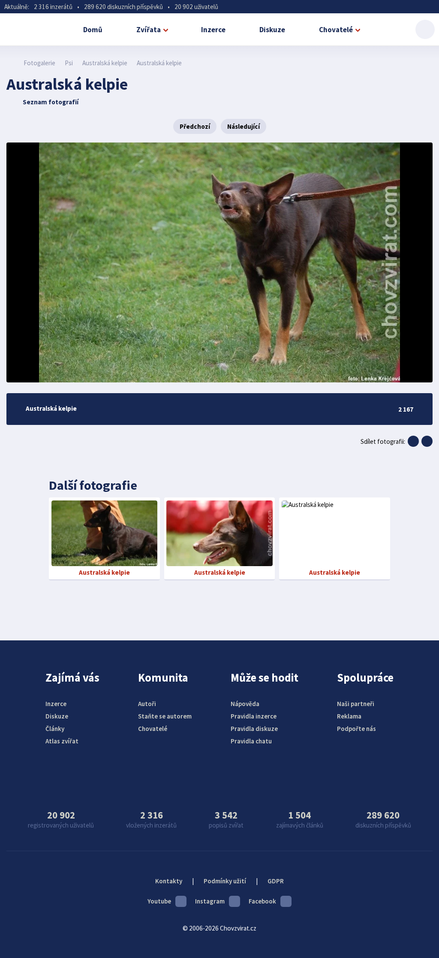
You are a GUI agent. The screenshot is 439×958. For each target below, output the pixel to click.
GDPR (276, 881)
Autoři (147, 704)
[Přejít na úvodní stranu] (11, 63)
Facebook (262, 901)
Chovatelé (336, 29)
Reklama (349, 716)
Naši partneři (355, 704)
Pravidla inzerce (254, 716)
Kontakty (168, 881)
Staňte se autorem (165, 716)
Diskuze (272, 29)
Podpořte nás (356, 729)
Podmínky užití (225, 881)
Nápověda (245, 704)
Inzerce (213, 29)
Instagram (210, 901)
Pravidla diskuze (254, 729)
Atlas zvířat (61, 741)
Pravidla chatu (251, 741)
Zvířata (148, 29)
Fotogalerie (39, 63)
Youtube (159, 901)
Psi (69, 63)
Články (54, 729)
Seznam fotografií (50, 102)
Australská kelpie (104, 63)
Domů (92, 29)
